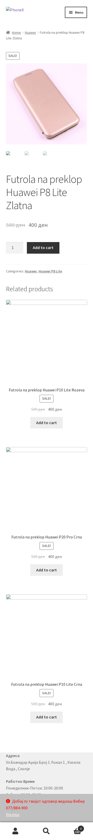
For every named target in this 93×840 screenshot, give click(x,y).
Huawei (30, 32)
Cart (72, 826)
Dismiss (13, 814)
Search (46, 831)
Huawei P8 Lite (50, 271)
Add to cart (43, 247)
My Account (15, 831)
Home (16, 32)
